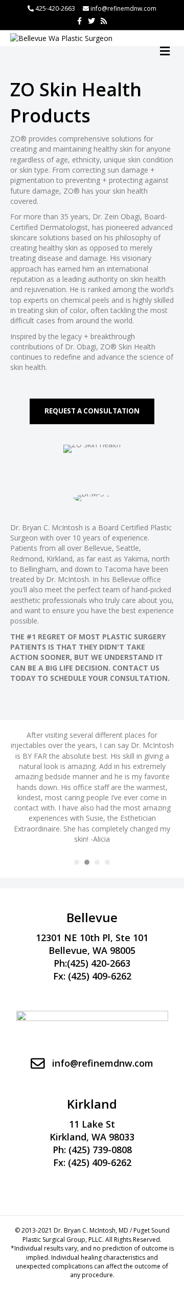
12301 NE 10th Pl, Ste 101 (92, 937)
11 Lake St (92, 1124)
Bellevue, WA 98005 (92, 950)
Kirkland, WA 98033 (92, 1137)
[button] (92, 411)
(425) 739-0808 (100, 1149)
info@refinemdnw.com (123, 8)
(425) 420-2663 (98, 963)
